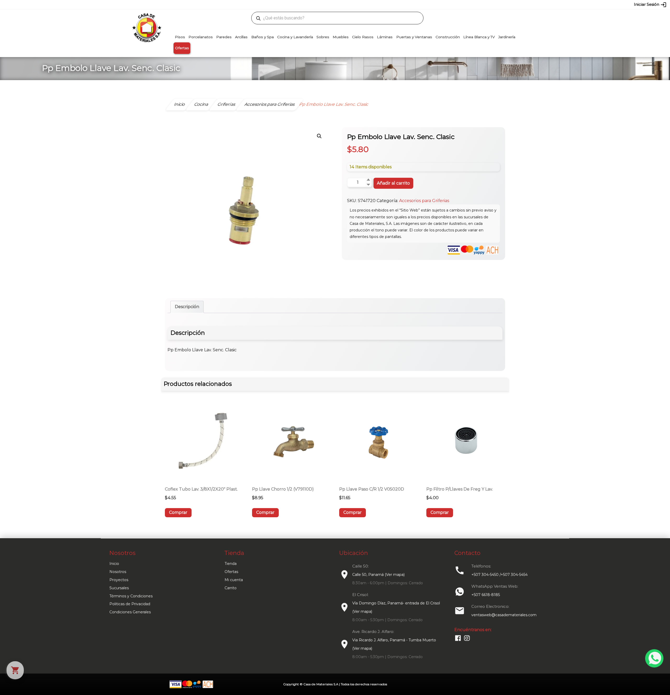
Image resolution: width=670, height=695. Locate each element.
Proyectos (118, 579)
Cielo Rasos (362, 37)
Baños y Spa (262, 37)
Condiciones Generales (130, 612)
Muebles (341, 37)
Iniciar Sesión (650, 5)
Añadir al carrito (393, 183)
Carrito (231, 588)
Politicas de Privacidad (129, 604)
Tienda (231, 563)
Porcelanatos (200, 37)
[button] (319, 136)
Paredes (224, 37)
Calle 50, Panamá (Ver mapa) (378, 574)
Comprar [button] (178, 512)
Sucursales (119, 588)
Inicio (114, 563)
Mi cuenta (234, 579)
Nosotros (117, 571)
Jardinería (506, 37)
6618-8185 (364, 4)
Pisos (180, 37)
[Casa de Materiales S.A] (145, 19)
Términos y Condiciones (131, 596)
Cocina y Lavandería (295, 37)
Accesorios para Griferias (424, 200)
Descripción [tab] (187, 306)
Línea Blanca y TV (479, 37)
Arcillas (241, 37)
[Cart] (15, 670)
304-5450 (327, 4)
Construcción (448, 37)
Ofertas (182, 48)
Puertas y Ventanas (414, 37)
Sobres (322, 37)
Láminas (385, 37)
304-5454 (346, 4)
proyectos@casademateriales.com (280, 4)
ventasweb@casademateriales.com (217, 4)
